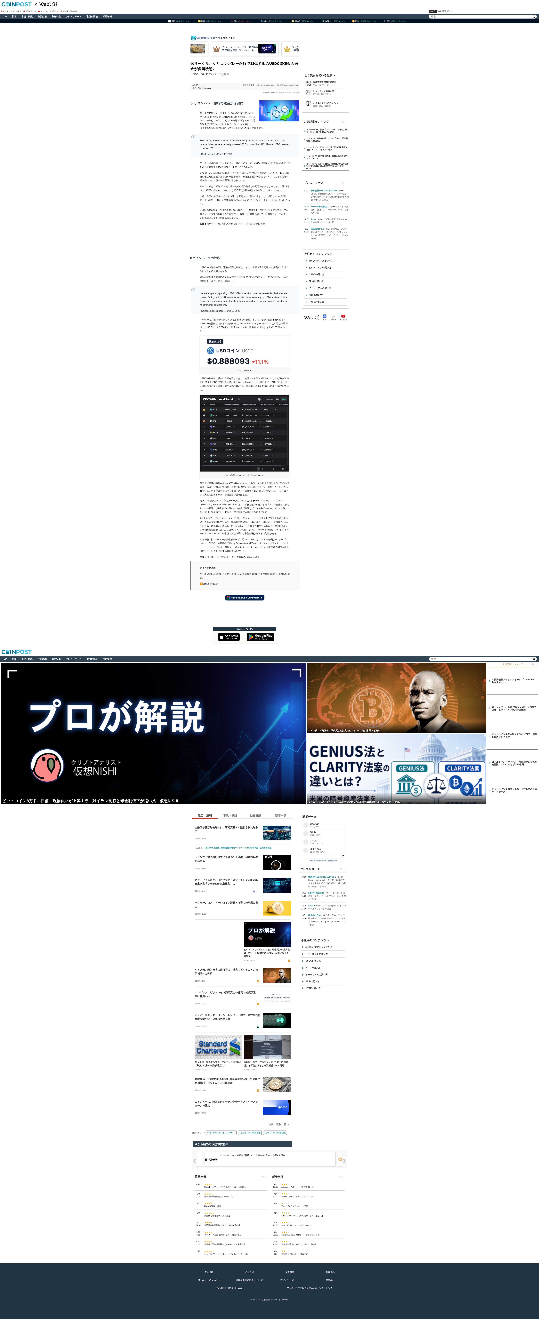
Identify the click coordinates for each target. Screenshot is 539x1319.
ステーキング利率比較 (49, 11)
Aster (313, 219)
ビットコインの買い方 (323, 91)
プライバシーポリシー (289, 1280)
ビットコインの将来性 (12, 11)
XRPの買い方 (316, 295)
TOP (4, 16)
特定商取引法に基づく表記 (229, 1288)
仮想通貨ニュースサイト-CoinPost (275, 1300)
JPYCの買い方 (316, 281)
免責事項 (289, 1272)
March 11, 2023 (224, 154)
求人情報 (249, 1272)
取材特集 (56, 16)
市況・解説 (27, 16)
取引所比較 (92, 16)
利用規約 (330, 1272)
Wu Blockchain (204, 88)
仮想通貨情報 (248, 85)
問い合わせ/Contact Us (208, 1280)
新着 (14, 16)
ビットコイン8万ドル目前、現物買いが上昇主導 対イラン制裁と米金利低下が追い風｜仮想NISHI (267, 952)
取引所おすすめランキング (322, 260)
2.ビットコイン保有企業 (250, 1133)
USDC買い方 (31, 11)
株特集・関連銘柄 (70, 11)
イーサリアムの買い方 (320, 288)
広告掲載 (208, 1272)
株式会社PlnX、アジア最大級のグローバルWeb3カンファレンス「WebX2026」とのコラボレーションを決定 (271, 1155)
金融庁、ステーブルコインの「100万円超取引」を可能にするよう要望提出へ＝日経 (266, 1064)
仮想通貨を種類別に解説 (324, 82)
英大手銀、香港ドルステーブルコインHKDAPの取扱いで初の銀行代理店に (218, 1064)
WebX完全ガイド (445, 11)
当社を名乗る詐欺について (249, 1280)
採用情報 (107, 16)
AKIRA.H (196, 85)
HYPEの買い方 (316, 302)
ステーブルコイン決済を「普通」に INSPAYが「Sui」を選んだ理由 (330, 209)
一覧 (342, 122)
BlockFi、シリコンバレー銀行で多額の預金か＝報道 (233, 557)
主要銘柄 (42, 16)
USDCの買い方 (316, 274)
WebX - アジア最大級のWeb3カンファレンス (310, 1288)
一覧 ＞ (533, 664)
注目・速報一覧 (277, 1124)
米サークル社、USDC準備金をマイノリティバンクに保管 (236, 224)
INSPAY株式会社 (319, 206)
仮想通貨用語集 (210, 584)
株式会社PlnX (317, 229)
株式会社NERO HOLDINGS (324, 190)
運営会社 (330, 1280)
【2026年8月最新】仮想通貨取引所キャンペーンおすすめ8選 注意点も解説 (237, 848)
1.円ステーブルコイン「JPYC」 (221, 1133)
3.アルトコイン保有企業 (275, 1133)
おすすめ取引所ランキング (325, 103)
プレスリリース (74, 16)
